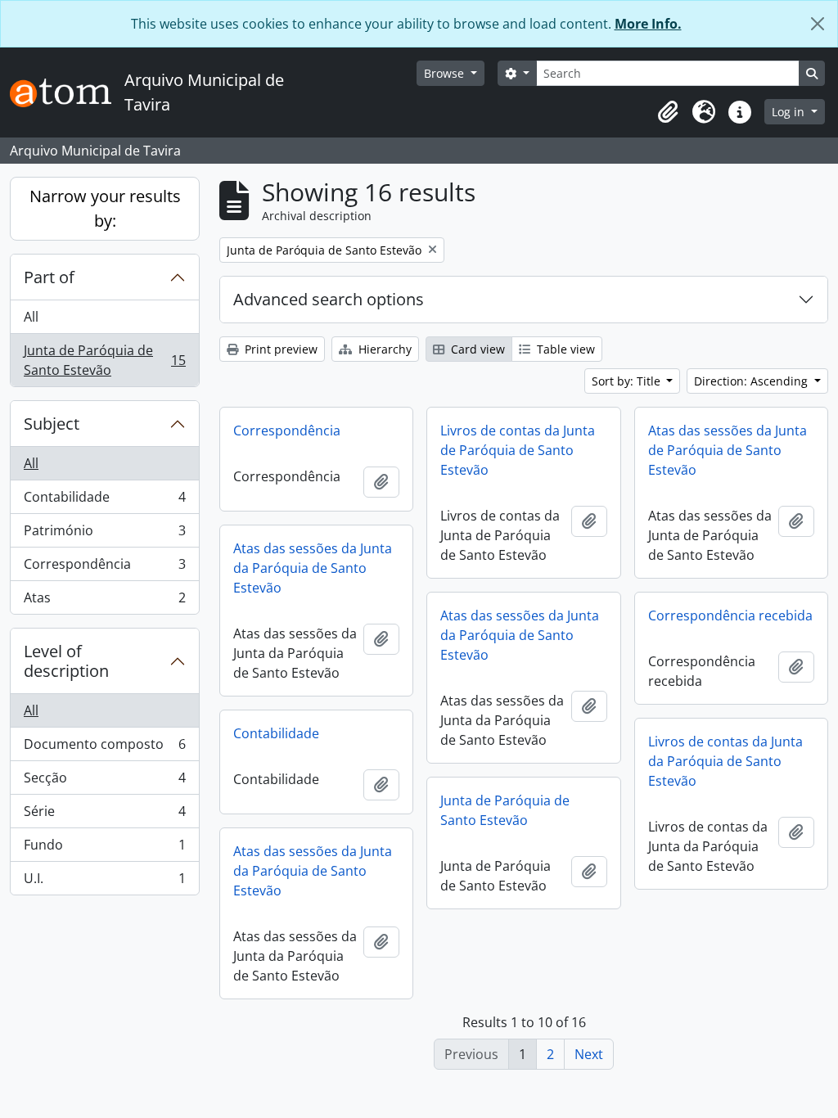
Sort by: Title (628, 381)
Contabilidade (104, 501)
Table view (564, 349)
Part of (49, 277)
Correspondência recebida (730, 615)
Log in (790, 111)
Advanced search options (328, 299)
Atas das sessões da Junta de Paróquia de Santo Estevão (727, 450)
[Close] (817, 24)
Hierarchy (383, 349)
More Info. (648, 24)
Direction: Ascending (752, 381)
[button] (668, 112)
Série (104, 815)
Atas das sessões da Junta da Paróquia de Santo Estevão (312, 568)
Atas (104, 601)
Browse (445, 73)
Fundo (104, 849)
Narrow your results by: (105, 208)
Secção (104, 782)
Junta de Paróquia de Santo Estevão (104, 360)
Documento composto (104, 748)
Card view (476, 349)
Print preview (279, 349)
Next (588, 1054)
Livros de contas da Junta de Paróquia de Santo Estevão (517, 450)
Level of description (66, 661)
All (31, 317)
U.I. (104, 882)
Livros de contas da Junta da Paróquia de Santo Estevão (725, 761)
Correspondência (104, 568)
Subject (51, 423)
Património (104, 534)
